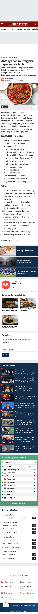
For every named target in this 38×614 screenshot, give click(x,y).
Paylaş (5, 107)
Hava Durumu (26, 582)
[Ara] (36, 24)
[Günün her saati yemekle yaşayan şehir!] (28, 303)
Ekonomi (19, 29)
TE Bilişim (24, 611)
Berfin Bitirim (16, 283)
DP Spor (27, 29)
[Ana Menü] (2, 24)
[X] (15, 575)
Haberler (4, 57)
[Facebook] (12, 575)
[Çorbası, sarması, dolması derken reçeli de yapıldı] (10, 320)
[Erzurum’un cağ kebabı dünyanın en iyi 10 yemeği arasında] (10, 303)
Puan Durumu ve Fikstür (26, 587)
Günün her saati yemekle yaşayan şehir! (27, 309)
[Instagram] (19, 575)
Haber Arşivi (7, 597)
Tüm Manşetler (8, 593)
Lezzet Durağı (13, 57)
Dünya (3, 29)
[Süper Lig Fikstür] (35, 510)
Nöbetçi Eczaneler (9, 582)
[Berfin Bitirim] (6, 285)
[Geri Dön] (5, 603)
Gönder (5, 355)
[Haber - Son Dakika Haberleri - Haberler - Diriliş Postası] (19, 24)
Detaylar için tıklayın (19, 503)
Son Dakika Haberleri (28, 593)
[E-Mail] (13, 287)
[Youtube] (26, 575)
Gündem (11, 29)
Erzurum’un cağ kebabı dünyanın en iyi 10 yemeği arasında (9, 310)
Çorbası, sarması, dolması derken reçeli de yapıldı (9, 327)
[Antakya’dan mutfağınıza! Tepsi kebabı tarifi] (19, 94)
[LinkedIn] (22, 575)
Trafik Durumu (7, 586)
